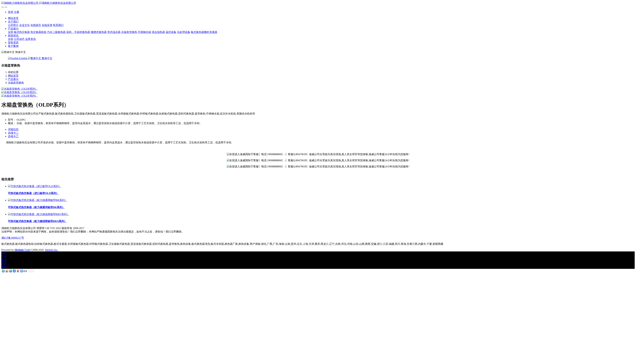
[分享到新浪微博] (7, 271)
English (23, 58)
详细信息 (13, 129)
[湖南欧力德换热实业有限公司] (318, 3)
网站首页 (13, 18)
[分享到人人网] (14, 271)
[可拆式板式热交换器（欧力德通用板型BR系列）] (37, 200)
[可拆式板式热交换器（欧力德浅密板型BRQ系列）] (38, 214)
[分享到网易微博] (18, 271)
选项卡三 (13, 136)
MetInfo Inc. (51, 249)
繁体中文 (46, 58)
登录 (10, 12)
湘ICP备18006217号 (12, 237)
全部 (10, 32)
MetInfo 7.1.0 (22, 249)
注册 (16, 12)
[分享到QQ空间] (3, 271)
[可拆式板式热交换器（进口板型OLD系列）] (34, 186)
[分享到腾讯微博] (10, 271)
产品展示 (13, 79)
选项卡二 (13, 132)
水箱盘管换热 (16, 82)
